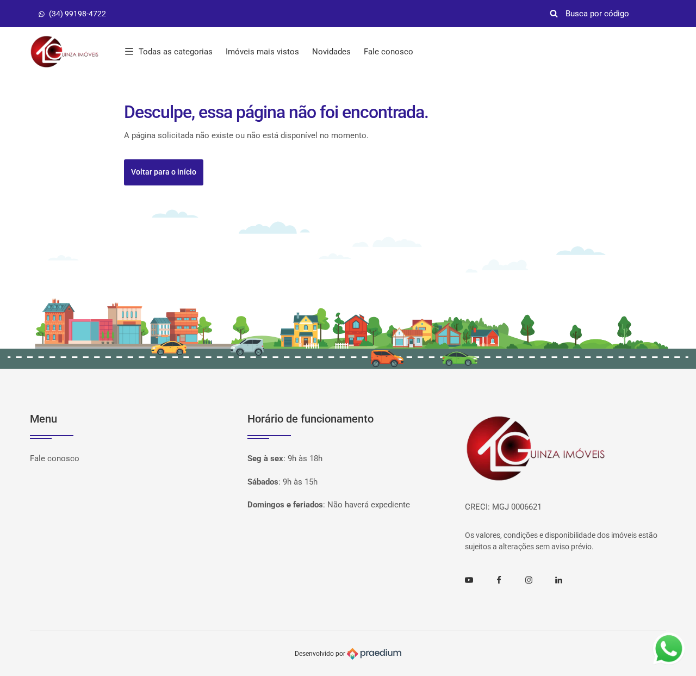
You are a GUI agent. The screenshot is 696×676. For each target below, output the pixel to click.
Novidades (331, 52)
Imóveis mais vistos (262, 52)
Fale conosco (388, 52)
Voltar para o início (163, 172)
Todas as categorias (176, 52)
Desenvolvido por (321, 653)
